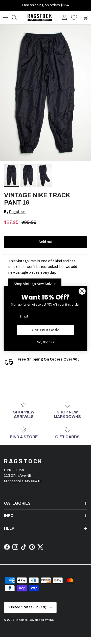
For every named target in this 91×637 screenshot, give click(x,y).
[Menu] (5, 17)
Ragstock (17, 212)
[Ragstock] (39, 17)
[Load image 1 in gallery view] (45, 93)
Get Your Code (46, 330)
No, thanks (45, 342)
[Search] (16, 17)
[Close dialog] (82, 291)
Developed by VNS (41, 619)
